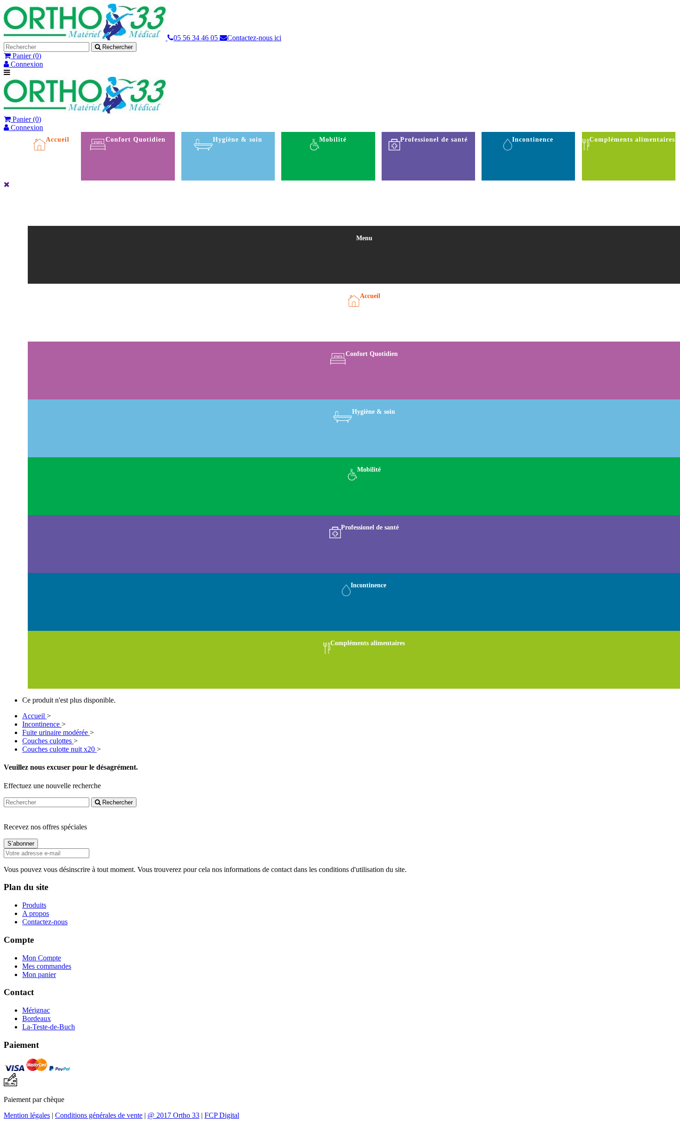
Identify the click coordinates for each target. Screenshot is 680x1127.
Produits (34, 905)
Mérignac (36, 1010)
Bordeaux (36, 1018)
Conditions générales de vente (98, 1115)
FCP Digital (221, 1115)
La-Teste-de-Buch (48, 1027)
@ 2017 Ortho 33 (173, 1115)
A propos (35, 913)
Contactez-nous (45, 922)
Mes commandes (46, 966)
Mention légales (27, 1115)
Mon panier (39, 974)
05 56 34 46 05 (196, 38)
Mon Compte (41, 958)
